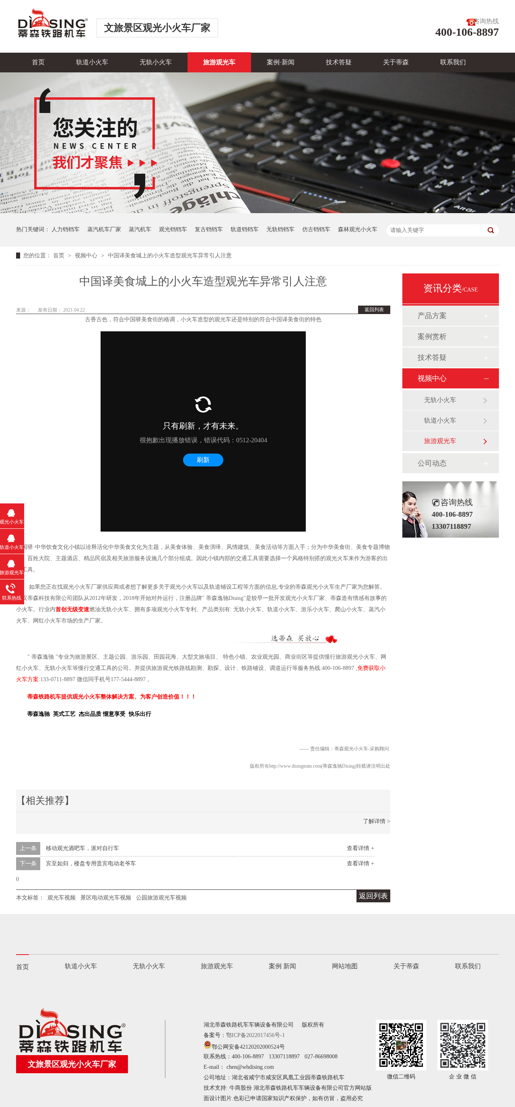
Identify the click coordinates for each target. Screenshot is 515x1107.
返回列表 (374, 309)
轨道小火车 (92, 62)
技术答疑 (339, 62)
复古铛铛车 (209, 229)
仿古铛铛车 (316, 229)
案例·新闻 (281, 62)
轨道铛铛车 (245, 229)
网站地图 (345, 966)
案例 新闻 (282, 966)
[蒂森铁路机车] (72, 1051)
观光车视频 (61, 898)
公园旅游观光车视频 (161, 898)
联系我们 (453, 62)
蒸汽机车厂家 (104, 229)
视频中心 (87, 256)
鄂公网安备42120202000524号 (248, 1047)
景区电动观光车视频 (105, 898)
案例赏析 (432, 337)
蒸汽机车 (140, 229)
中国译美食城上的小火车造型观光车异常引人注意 (170, 256)
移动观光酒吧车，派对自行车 (82, 848)
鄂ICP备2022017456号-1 (255, 1035)
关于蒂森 (396, 62)
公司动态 (432, 463)
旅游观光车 (219, 62)
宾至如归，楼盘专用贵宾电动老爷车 (91, 864)
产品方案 (432, 316)
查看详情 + (360, 848)
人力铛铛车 (66, 229)
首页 (38, 62)
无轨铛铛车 (280, 229)
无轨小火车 (156, 62)
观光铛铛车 (173, 229)
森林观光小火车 (357, 229)
